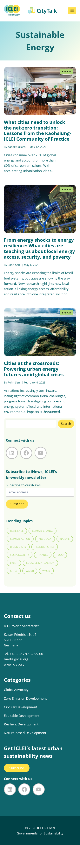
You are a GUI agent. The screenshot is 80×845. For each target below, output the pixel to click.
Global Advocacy (16, 689)
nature (65, 539)
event (14, 563)
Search (66, 424)
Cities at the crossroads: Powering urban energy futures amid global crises (34, 369)
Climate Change (42, 531)
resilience (16, 531)
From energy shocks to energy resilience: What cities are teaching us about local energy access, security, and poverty (39, 248)
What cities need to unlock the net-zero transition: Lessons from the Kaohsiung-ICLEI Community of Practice (37, 130)
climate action (20, 539)
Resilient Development (21, 724)
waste (46, 571)
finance (42, 555)
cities (13, 571)
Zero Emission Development (25, 698)
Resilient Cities (44, 547)
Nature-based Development (25, 732)
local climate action (40, 563)
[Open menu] (72, 10)
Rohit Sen (14, 265)
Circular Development (20, 707)
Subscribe (16, 768)
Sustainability (19, 555)
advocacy (45, 539)
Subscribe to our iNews (23, 485)
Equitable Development (21, 715)
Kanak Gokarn (17, 147)
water (30, 571)
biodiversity (18, 547)
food (60, 555)
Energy (66, 71)
